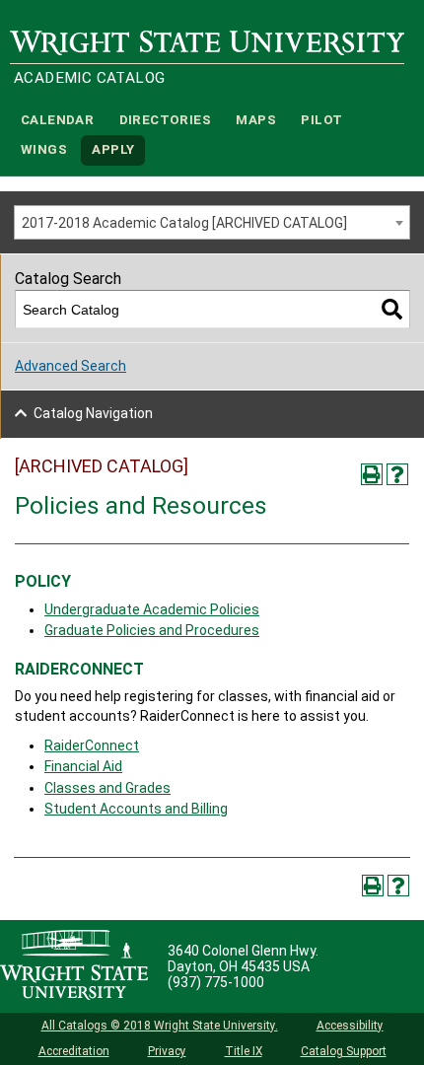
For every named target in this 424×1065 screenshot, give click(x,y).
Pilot (321, 119)
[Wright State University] (74, 966)
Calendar (57, 119)
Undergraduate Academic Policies (151, 609)
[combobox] (212, 222)
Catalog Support (344, 1051)
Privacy (167, 1051)
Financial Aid (83, 766)
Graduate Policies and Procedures (151, 630)
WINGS (44, 150)
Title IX (243, 1051)
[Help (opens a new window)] (397, 474)
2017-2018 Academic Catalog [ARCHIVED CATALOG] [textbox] (184, 223)
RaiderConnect (91, 745)
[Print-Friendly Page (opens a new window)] (372, 474)
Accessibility (350, 1025)
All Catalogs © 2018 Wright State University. (159, 1025)
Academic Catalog (89, 78)
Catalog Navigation (93, 413)
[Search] (392, 309)
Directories (165, 119)
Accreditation (73, 1051)
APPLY (113, 150)
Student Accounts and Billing (136, 808)
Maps (256, 119)
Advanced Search (70, 366)
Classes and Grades (107, 788)
